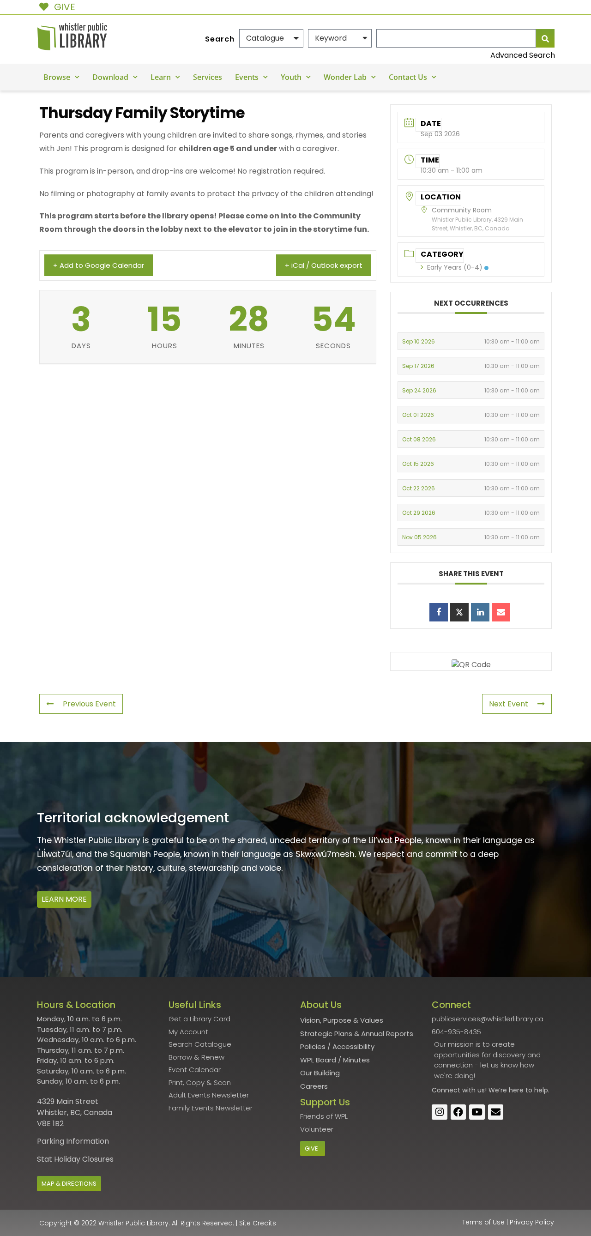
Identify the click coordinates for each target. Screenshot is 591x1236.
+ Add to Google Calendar (98, 265)
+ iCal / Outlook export (323, 265)
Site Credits (257, 1223)
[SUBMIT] (545, 38)
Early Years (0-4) (454, 267)
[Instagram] (439, 1112)
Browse (56, 77)
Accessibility (353, 1046)
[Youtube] (477, 1112)
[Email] (501, 612)
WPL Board (318, 1060)
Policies (313, 1046)
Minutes (356, 1060)
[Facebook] (458, 1112)
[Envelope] (496, 1112)
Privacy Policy (532, 1222)
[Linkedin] (480, 612)
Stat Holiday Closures (75, 1159)
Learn (161, 77)
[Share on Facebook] (438, 612)
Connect (446, 1090)
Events (247, 77)
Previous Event (89, 704)
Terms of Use (483, 1222)
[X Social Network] (459, 612)
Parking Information (73, 1141)
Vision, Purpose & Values (341, 1020)
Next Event (508, 704)
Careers (314, 1086)
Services (207, 77)
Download (110, 77)
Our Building (320, 1073)
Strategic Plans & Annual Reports (356, 1033)
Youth (291, 77)
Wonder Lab (345, 77)
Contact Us (408, 77)
